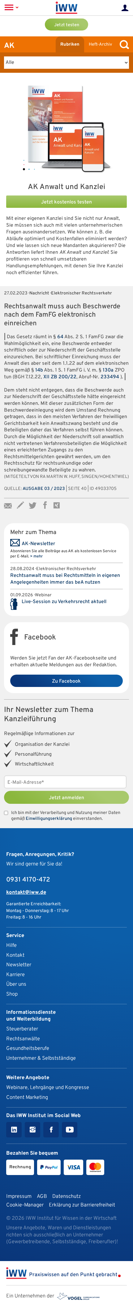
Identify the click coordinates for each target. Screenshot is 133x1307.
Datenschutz (66, 1196)
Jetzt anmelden (66, 798)
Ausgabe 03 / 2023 (44, 489)
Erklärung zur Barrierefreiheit (82, 1205)
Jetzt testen (66, 25)
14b (39, 370)
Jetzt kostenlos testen (66, 202)
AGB (42, 1196)
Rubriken (69, 44)
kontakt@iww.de (26, 892)
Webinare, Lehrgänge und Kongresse (47, 1087)
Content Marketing (27, 1097)
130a (108, 370)
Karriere (15, 975)
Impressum (19, 1196)
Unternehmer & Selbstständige (41, 1058)
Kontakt (15, 955)
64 (60, 337)
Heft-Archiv (100, 44)
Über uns (16, 984)
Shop (12, 994)
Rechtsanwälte (23, 1039)
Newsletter (18, 965)
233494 (110, 377)
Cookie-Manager (25, 1205)
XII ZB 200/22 (59, 377)
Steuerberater (22, 1029)
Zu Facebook (66, 681)
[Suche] (123, 44)
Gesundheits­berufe (27, 1048)
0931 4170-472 (28, 880)
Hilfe (11, 945)
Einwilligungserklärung (49, 819)
